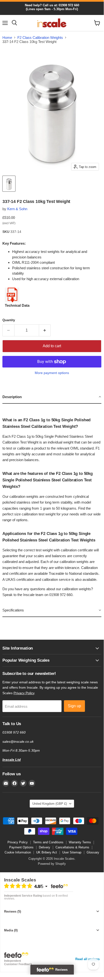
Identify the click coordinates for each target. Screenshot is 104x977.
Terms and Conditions (48, 842)
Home (7, 37)
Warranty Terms (80, 842)
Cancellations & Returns (72, 847)
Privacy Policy (24, 693)
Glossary (93, 852)
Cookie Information (18, 852)
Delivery (44, 847)
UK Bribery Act (46, 852)
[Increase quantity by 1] (45, 330)
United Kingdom (49, 803)
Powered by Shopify (52, 864)
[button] (51, 397)
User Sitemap (71, 852)
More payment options (52, 373)
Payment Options (21, 847)
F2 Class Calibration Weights (40, 37)
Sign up (74, 706)
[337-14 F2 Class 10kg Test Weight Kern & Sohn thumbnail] (9, 183)
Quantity (8, 320)
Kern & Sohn (17, 209)
